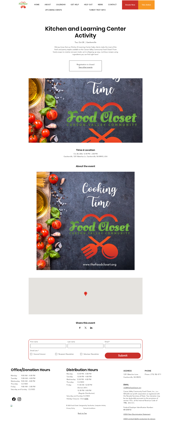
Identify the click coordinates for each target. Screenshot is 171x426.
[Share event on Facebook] (80, 328)
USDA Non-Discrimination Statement (136, 414)
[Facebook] (14, 399)
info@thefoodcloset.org (132, 388)
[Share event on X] (85, 328)
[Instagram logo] (19, 399)
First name (34, 342)
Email (107, 342)
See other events (85, 67)
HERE (86, 399)
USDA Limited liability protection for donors (139, 419)
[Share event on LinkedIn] (91, 328)
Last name (71, 342)
